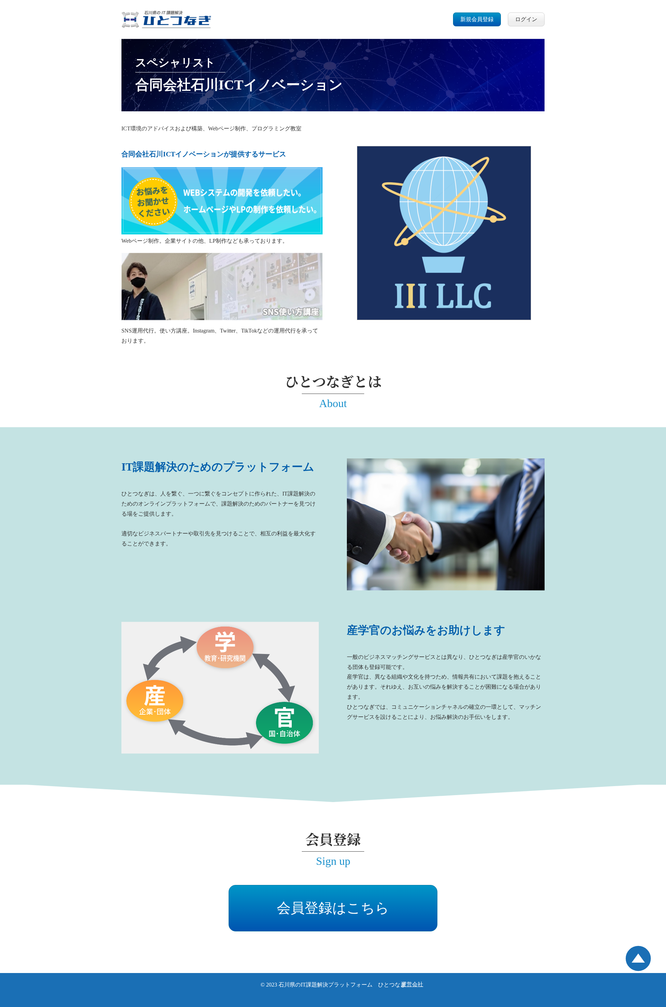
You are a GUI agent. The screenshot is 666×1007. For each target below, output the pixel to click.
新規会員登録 (477, 19)
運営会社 (412, 984)
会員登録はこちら (333, 908)
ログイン (526, 19)
